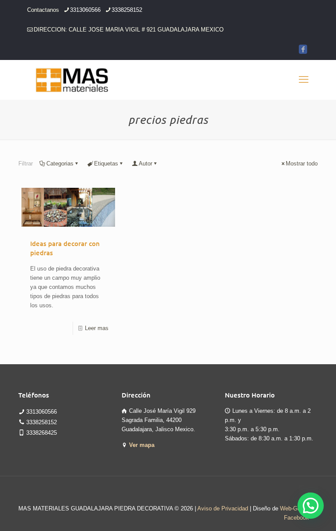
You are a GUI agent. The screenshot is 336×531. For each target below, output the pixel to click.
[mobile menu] (303, 79)
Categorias (60, 163)
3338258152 (127, 10)
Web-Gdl (291, 508)
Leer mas (96, 328)
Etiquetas (106, 163)
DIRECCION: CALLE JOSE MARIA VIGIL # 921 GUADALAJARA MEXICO (129, 29)
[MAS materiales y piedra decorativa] (72, 79)
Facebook (296, 517)
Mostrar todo (302, 163)
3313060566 (85, 10)
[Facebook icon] (303, 49)
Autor (145, 163)
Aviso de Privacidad (222, 508)
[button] (311, 505)
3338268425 (41, 432)
